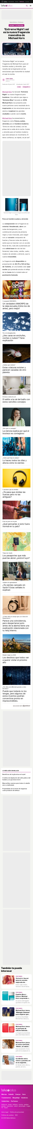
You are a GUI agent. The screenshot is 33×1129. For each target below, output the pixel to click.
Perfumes (20, 22)
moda (10, 1104)
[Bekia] (4, 2)
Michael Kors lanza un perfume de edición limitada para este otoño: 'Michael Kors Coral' (23, 1028)
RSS (16, 1115)
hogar (28, 1106)
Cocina (27, 1)
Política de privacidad (17, 1112)
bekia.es (4, 1104)
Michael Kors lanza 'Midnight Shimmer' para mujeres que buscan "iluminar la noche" (23, 1012)
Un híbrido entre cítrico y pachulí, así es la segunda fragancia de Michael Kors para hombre (23, 1061)
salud (16, 1106)
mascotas (10, 1106)
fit (2, 1107)
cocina (21, 1104)
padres (26, 1104)
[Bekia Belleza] (6, 5)
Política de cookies (7, 1115)
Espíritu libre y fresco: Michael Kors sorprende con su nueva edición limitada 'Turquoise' (23, 996)
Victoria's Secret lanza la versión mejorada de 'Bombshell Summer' (22, 980)
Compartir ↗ (26, 87)
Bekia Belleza (13, 22)
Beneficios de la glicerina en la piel (13, 774)
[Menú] (30, 5)
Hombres (24, 1098)
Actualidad (11, 1)
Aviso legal (4, 1112)
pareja (3, 1106)
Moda (16, 1)
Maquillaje (16, 1098)
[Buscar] (26, 5)
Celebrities (5, 1101)
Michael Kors (7, 92)
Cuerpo (18, 1094)
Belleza (22, 1)
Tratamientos (6, 1098)
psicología (22, 1106)
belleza (15, 1104)
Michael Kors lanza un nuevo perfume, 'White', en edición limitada (23, 1045)
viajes (6, 1107)
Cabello (11, 1094)
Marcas (4, 1094)
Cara (23, 1094)
